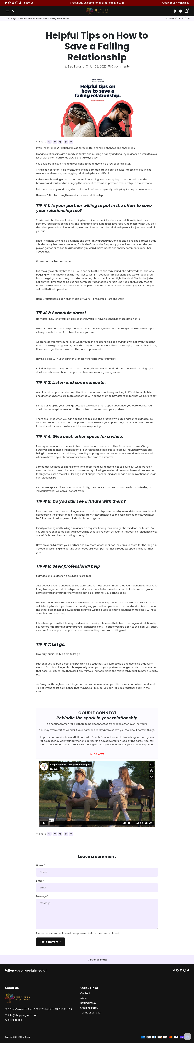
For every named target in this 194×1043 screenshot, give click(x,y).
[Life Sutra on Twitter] (6, 3)
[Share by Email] (188, 18)
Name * (40, 865)
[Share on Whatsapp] (185, 18)
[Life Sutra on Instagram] (16, 3)
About (84, 998)
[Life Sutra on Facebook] (9, 3)
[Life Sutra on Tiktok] (20, 3)
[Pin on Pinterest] (182, 18)
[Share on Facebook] (176, 18)
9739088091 (13, 1020)
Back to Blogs (97, 959)
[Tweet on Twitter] (179, 18)
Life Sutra (25, 1037)
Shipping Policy (89, 1008)
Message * (42, 896)
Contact (85, 993)
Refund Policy (88, 1003)
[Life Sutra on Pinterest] (13, 3)
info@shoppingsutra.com (21, 1015)
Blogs (13, 18)
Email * (40, 881)
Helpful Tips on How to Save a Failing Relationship (44, 18)
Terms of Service (90, 1012)
